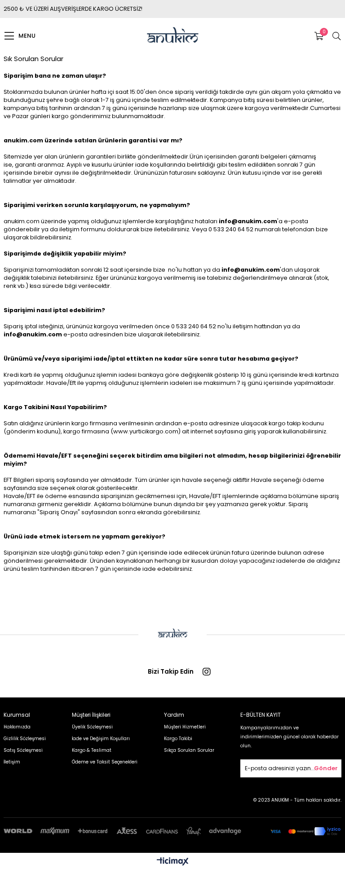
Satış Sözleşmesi (23, 750)
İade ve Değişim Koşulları (101, 738)
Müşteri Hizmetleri (185, 726)
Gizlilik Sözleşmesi (25, 738)
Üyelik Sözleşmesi (92, 726)
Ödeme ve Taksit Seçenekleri (104, 762)
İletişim (12, 762)
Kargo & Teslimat (91, 750)
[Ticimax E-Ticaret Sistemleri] (173, 862)
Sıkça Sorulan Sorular (189, 750)
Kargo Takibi (178, 738)
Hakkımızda (17, 726)
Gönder (326, 768)
